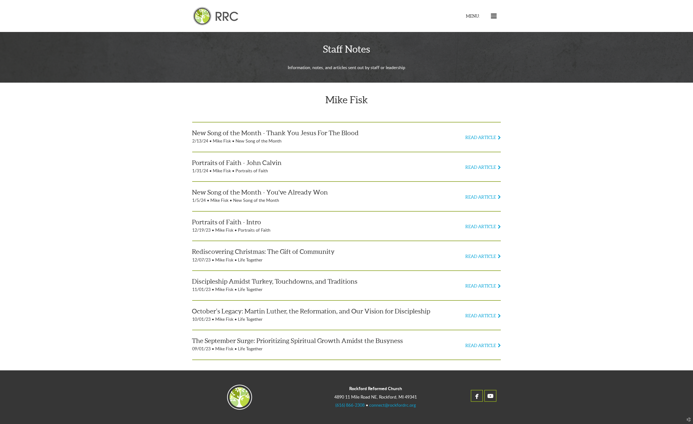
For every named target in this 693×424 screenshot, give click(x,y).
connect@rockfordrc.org (392, 405)
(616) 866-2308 (350, 405)
